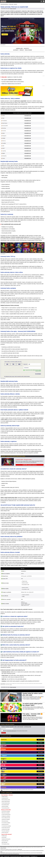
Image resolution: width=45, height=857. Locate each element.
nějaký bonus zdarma (34, 471)
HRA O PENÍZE (28, 50)
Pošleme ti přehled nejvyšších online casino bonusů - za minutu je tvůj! (16, 726)
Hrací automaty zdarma (5, 804)
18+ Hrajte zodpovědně (26, 856)
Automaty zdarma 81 (5, 798)
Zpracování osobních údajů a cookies (16, 856)
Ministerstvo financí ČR (9, 852)
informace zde (20, 849)
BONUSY (22, 50)
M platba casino (4, 835)
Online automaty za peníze (6, 799)
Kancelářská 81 (37, 238)
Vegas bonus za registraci (6, 819)
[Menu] (44, 1)
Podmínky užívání (6, 856)
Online (23, 596)
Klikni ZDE (4, 77)
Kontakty (2, 856)
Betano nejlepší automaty (6, 801)
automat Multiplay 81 (12, 532)
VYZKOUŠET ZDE (27, 115)
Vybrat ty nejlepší (27, 163)
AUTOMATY (16, 50)
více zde (11, 684)
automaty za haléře (18, 171)
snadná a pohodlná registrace (16, 402)
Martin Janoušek (13, 8)
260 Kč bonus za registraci (6, 811)
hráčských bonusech (38, 558)
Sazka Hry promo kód (5, 824)
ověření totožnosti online (36, 451)
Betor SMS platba (4, 842)
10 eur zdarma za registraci (6, 822)
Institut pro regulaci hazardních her (18, 852)
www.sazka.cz (23, 571)
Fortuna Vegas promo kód (6, 827)
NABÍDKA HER (19, 48)
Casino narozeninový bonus (6, 814)
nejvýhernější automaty (20, 197)
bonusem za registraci (8, 279)
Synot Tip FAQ (4, 837)
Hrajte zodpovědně (3, 683)
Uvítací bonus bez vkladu (5, 829)
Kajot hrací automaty (5, 806)
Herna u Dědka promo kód (6, 817)
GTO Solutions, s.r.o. (34, 856)
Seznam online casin (5, 840)
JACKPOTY (26, 48)
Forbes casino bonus (5, 832)
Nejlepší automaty (4, 796)
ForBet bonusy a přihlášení (6, 816)
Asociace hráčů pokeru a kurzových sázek (29, 852)
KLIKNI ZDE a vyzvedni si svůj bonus (30, 464)
